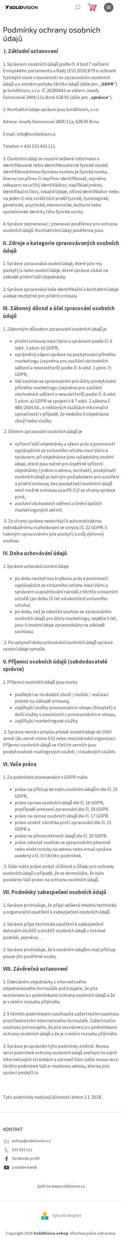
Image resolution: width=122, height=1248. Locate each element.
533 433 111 (22, 1150)
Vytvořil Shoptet (66, 1216)
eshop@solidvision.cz (31, 1141)
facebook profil (25, 1159)
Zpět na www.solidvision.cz (61, 1186)
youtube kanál (24, 1167)
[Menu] (109, 7)
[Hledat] (78, 7)
